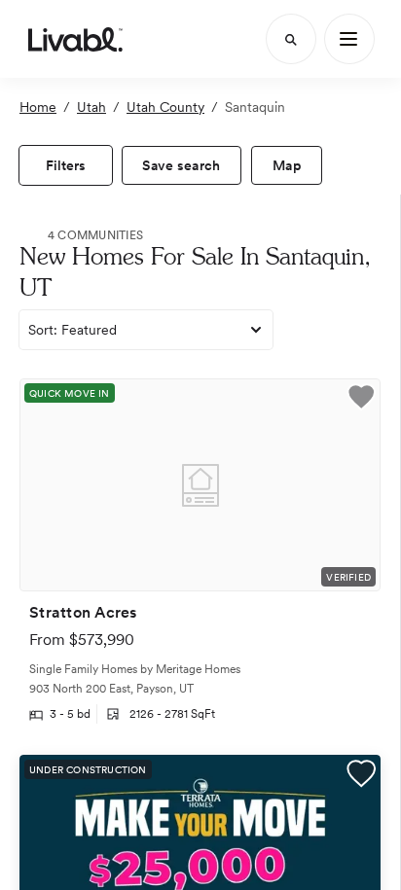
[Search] (291, 39)
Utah (91, 107)
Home (37, 107)
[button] (361, 399)
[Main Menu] (349, 39)
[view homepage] (75, 39)
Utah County (165, 107)
